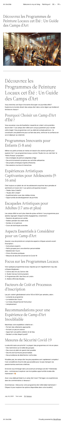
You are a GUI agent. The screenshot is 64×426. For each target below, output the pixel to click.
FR (59, 4)
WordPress (57, 419)
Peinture (29, 396)
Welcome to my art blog (31, 4)
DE (53, 4)
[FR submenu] (60, 4)
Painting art (46, 4)
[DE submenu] (55, 4)
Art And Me (7, 4)
